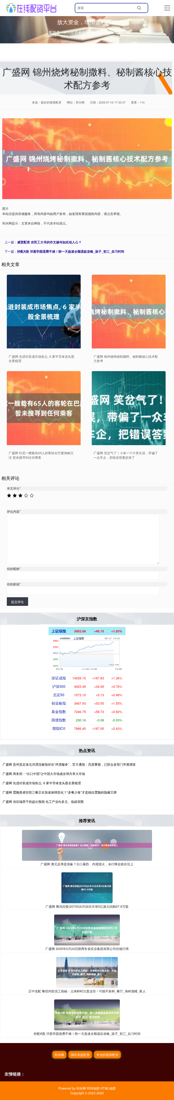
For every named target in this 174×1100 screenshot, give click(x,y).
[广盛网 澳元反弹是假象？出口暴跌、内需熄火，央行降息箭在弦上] (87, 845)
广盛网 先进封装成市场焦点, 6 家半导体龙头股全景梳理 (41, 783)
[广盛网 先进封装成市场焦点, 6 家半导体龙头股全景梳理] (44, 312)
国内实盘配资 (80, 1054)
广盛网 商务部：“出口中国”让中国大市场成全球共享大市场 (43, 773)
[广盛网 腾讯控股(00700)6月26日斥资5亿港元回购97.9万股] (87, 887)
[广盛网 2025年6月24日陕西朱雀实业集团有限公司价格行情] (87, 929)
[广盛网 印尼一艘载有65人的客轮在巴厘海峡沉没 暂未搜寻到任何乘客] (44, 408)
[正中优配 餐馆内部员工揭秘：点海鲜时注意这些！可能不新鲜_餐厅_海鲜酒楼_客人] (87, 972)
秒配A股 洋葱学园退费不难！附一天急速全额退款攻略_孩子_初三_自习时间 (70, 251)
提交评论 (17, 601)
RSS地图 (93, 1088)
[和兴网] (31, 8)
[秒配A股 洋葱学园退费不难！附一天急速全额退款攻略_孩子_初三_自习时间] (87, 1014)
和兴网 (59, 1054)
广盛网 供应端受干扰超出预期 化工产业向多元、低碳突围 (43, 801)
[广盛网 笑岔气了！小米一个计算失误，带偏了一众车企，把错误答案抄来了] (129, 408)
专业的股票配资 (107, 1054)
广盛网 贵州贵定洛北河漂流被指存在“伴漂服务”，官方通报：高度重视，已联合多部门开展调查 (69, 764)
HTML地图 (108, 1088)
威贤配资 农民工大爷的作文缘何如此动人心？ (49, 242)
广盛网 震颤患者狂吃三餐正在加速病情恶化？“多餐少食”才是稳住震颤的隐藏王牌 (59, 792)
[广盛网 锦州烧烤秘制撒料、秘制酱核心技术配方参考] (129, 312)
